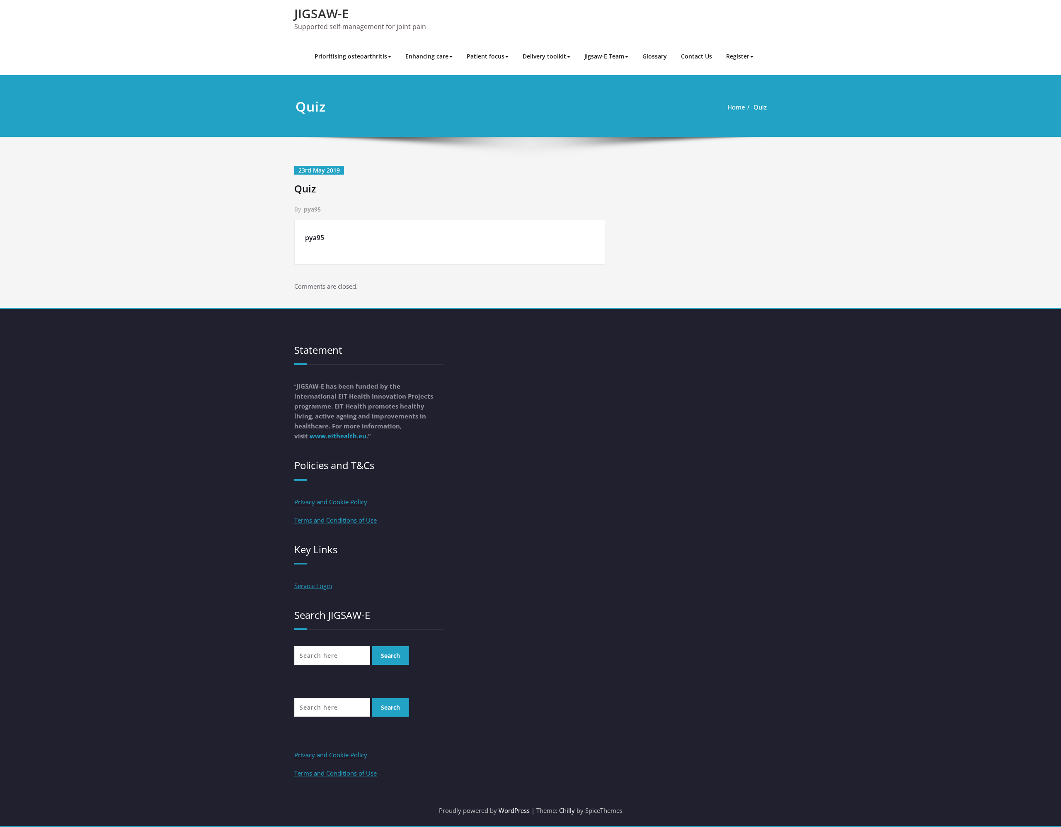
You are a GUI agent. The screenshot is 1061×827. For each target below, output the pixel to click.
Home (736, 107)
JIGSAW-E (321, 13)
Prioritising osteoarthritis (351, 56)
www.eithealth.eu (338, 436)
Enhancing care (426, 56)
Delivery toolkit (544, 56)
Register (737, 56)
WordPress (514, 810)
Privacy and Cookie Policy (330, 502)
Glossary (654, 56)
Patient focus (485, 56)
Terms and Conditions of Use (335, 520)
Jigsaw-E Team (604, 56)
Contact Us (696, 56)
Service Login (313, 585)
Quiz (760, 107)
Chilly (567, 810)
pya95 (312, 209)
